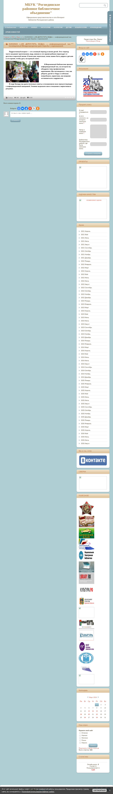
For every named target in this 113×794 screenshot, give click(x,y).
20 (89, 714)
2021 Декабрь (86, 258)
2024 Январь (85, 341)
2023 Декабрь (86, 337)
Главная (6, 37)
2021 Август (85, 244)
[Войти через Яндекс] (30, 108)
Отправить (15, 120)
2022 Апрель (85, 271)
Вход (98, 41)
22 (97, 714)
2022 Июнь (85, 278)
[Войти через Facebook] (26, 108)
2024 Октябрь (86, 370)
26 (85, 717)
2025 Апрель (85, 390)
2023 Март (85, 307)
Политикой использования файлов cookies (38, 792)
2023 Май (84, 314)
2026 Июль (85, 440)
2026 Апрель (85, 430)
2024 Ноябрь (85, 374)
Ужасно (84, 743)
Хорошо (84, 735)
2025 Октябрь (86, 410)
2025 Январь (85, 380)
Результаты (83, 748)
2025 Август (85, 404)
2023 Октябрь (86, 331)
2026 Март (85, 427)
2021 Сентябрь (86, 248)
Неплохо (85, 738)
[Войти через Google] (34, 108)
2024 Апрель (85, 350)
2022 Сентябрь (86, 287)
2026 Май (84, 433)
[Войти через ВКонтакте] (22, 108)
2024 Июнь (85, 357)
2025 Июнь (85, 397)
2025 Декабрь (86, 417)
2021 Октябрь (86, 251)
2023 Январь (85, 301)
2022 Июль (85, 281)
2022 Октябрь (86, 291)
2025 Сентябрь (86, 407)
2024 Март (85, 347)
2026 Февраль (86, 423)
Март (18, 37)
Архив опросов (93, 748)
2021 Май (84, 234)
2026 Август (85, 443)
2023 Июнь (85, 317)
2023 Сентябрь (86, 327)
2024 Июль (85, 360)
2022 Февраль (86, 264)
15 (97, 711)
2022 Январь (85, 261)
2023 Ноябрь (85, 334)
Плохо (84, 740)
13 (89, 711)
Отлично (85, 733)
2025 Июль (85, 400)
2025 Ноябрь (85, 413)
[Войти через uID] (18, 108)
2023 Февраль (86, 304)
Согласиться (99, 790)
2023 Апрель (85, 311)
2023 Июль (85, 321)
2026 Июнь (85, 437)
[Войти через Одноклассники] (37, 108)
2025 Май (84, 394)
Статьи (10, 97)
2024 (13, 37)
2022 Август (85, 284)
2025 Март (85, 387)
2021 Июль (85, 241)
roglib (23, 97)
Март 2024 (93, 697)
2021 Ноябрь (85, 254)
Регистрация (90, 41)
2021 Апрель (85, 231)
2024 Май (84, 354)
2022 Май (84, 274)
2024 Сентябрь (86, 367)
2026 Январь (85, 420)
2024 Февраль (86, 344)
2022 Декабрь (86, 297)
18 (81, 714)
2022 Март (85, 268)
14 (93, 711)
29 (97, 717)
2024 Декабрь (86, 377)
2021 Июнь (85, 238)
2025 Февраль (86, 384)
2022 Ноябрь (85, 294)
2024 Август (85, 364)
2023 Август (85, 324)
